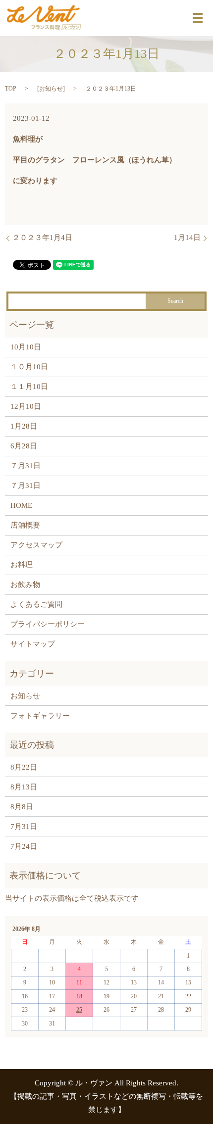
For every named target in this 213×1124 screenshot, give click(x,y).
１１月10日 (29, 387)
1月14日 (187, 238)
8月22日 (23, 767)
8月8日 (21, 807)
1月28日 (23, 426)
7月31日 (23, 827)
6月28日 (23, 446)
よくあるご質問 (36, 604)
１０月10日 (29, 367)
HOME (21, 505)
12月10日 (25, 406)
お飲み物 (25, 584)
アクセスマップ (36, 545)
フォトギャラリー (40, 716)
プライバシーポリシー (47, 624)
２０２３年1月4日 (42, 238)
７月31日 (25, 466)
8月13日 (23, 787)
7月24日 (23, 846)
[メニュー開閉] (198, 18)
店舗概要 (25, 525)
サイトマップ (32, 644)
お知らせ (51, 88)
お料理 (21, 565)
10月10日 (25, 347)
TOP (10, 88)
